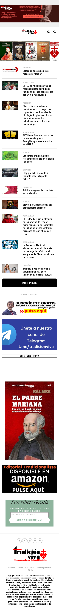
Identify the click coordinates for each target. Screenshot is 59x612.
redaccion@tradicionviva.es (32, 577)
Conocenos (29, 567)
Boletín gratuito (44, 567)
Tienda (20, 567)
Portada (11, 567)
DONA (30, 570)
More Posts (29, 283)
